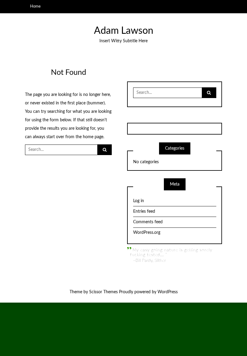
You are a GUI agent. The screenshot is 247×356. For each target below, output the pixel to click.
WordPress (168, 292)
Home (35, 6)
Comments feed (148, 222)
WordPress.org (146, 232)
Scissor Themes (103, 292)
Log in (138, 201)
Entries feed (144, 211)
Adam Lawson (123, 31)
